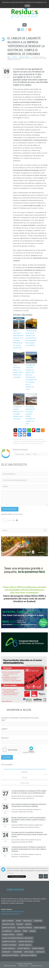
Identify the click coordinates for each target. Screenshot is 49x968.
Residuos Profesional (22, 439)
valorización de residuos (10, 955)
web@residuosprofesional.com (10, 914)
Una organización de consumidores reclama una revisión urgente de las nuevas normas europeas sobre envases (29, 834)
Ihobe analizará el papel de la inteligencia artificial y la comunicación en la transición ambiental (28, 805)
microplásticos (7, 931)
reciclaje (32, 931)
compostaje (38, 921)
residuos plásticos (24, 948)
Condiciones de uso (36, 965)
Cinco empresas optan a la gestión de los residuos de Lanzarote (18, 371)
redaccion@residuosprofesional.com (12, 911)
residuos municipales (9, 945)
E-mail (34, 454)
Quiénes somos (23, 965)
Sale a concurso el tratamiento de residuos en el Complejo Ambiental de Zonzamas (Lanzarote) (18, 339)
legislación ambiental (25, 927)
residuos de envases (9, 941)
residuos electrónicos (26, 941)
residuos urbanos (38, 948)
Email (3, 720)
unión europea (29, 952)
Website (28, 454)
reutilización (6, 952)
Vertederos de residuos (35, 443)
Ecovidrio (20, 924)
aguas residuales (7, 921)
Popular (24, 777)
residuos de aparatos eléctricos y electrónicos (17, 938)
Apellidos (5, 738)
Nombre (4, 729)
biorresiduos (27, 921)
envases (28, 924)
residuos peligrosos (8, 948)
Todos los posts (19, 454)
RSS (29, 29)
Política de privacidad (10, 965)
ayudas (18, 921)
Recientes (24, 772)
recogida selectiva (8, 934)
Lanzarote (43, 441)
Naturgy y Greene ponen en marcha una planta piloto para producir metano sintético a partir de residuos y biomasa (28, 820)
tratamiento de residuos (20, 443)
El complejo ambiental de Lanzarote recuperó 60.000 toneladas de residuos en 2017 (30, 415)
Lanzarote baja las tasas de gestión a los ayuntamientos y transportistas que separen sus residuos (31, 338)
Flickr (26, 29)
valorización (40, 952)
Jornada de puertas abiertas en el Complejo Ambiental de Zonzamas (18, 413)
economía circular (8, 924)
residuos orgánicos (25, 945)
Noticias (14, 57)
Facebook (18, 29)
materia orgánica (39, 927)
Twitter (22, 29)
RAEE (25, 931)
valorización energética (28, 955)
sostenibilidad (17, 952)
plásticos (17, 931)
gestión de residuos (34, 441)
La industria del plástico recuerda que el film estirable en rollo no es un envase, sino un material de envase (28, 792)
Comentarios (24, 783)
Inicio (8, 57)
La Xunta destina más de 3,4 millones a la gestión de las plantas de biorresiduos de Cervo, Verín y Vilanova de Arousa (28, 849)
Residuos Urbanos (24, 57)
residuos (19, 934)
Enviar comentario (9, 509)
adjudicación (33, 439)
